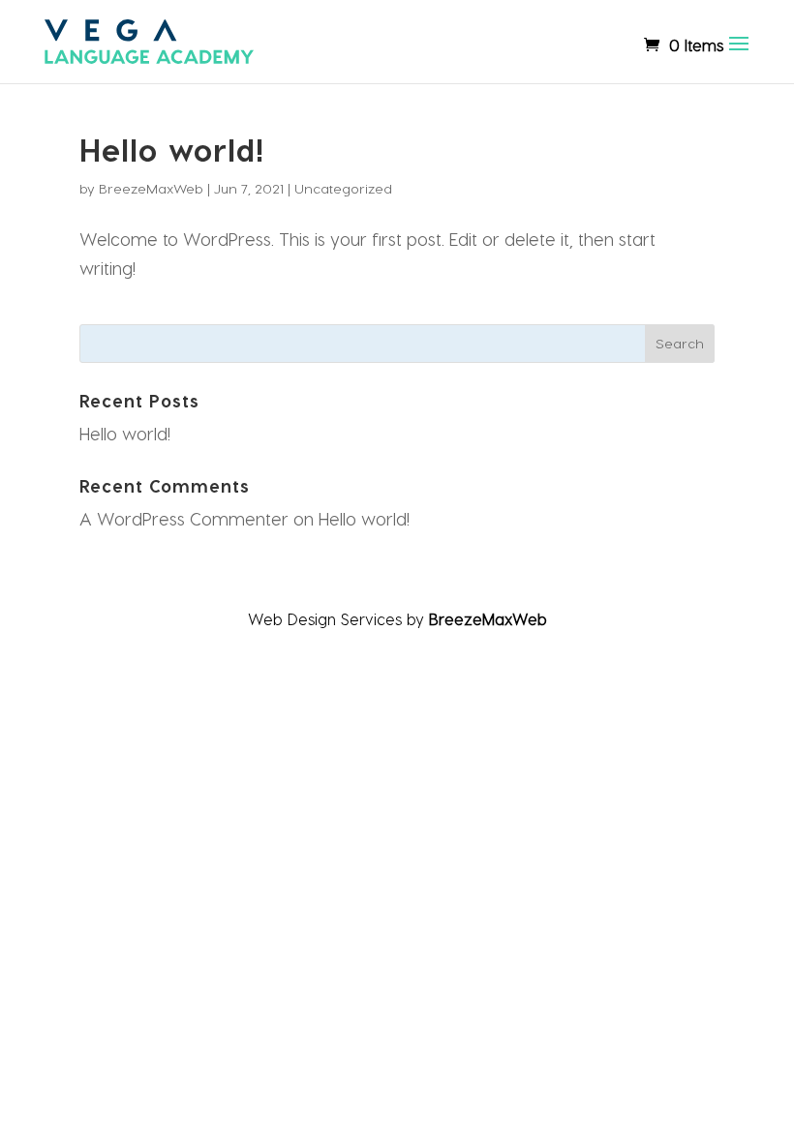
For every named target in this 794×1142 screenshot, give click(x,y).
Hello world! (172, 149)
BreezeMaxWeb (151, 188)
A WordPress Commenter (184, 518)
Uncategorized (343, 188)
